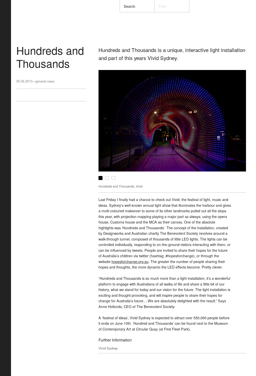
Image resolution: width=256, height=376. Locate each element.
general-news (45, 81)
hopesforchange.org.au (130, 261)
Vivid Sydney (108, 348)
